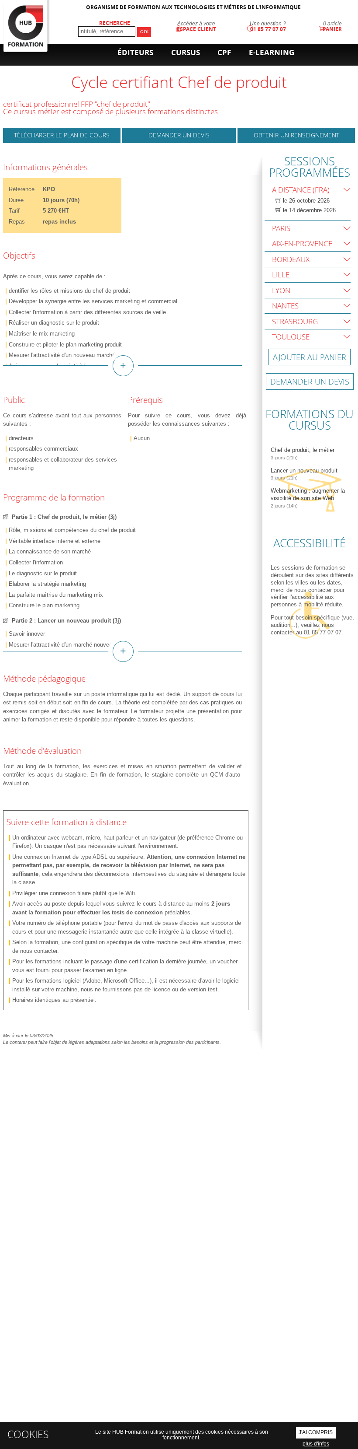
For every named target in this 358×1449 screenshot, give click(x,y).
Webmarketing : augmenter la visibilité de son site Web (308, 497)
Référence (21, 189)
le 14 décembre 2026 (308, 210)
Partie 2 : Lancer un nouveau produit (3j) (66, 620)
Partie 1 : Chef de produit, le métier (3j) (64, 517)
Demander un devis (179, 135)
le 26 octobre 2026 (305, 200)
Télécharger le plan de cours (62, 135)
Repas (17, 221)
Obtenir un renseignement (296, 135)
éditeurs (135, 52)
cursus (185, 52)
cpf (224, 52)
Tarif (14, 210)
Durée (16, 200)
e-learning (271, 52)
